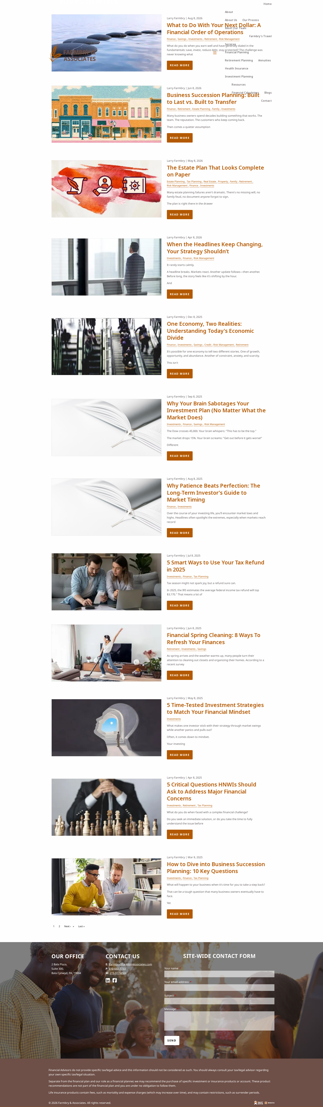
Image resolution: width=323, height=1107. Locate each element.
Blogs (268, 92)
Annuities (264, 60)
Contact (266, 101)
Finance (171, 108)
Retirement (184, 108)
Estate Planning (201, 108)
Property (223, 181)
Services (230, 44)
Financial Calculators (245, 92)
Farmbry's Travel (260, 36)
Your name (184, 968)
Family (215, 108)
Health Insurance (236, 68)
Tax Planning (194, 181)
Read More (180, 138)
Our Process (250, 20)
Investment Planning (239, 76)
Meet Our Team (235, 28)
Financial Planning (237, 52)
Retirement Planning (239, 60)
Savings (198, 344)
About (229, 12)
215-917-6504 (118, 973)
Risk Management (177, 185)
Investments (228, 108)
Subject (182, 995)
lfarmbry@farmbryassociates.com (130, 964)
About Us (231, 20)
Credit (207, 344)
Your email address (190, 982)
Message (183, 1009)
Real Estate (210, 181)
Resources (239, 84)
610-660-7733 (117, 969)
